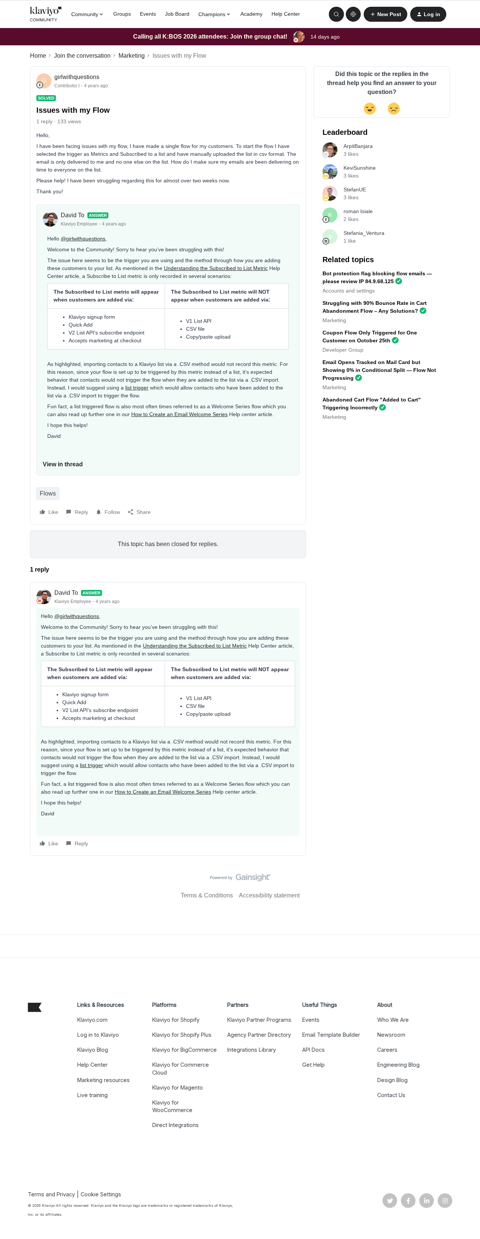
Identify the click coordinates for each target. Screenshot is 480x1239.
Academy (251, 14)
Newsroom (391, 1035)
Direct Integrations (175, 1125)
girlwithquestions (76, 77)
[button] (385, 14)
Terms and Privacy (51, 1194)
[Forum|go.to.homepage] (46, 14)
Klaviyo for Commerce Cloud (180, 1068)
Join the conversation (82, 55)
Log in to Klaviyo (98, 1035)
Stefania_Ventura (364, 233)
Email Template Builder (331, 1035)
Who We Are (393, 1020)
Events (148, 14)
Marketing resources (103, 1080)
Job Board (177, 14)
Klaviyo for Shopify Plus (182, 1035)
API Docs (313, 1049)
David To (72, 215)
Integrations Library (251, 1049)
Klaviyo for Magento (177, 1087)
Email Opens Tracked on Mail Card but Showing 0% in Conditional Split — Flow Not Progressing (379, 370)
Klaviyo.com (92, 1020)
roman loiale (358, 211)
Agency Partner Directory (259, 1035)
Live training (92, 1095)
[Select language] (353, 14)
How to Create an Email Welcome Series (179, 414)
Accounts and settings (348, 291)
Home (38, 55)
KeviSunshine (360, 168)
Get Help (313, 1064)
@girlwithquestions (83, 239)
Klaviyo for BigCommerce (184, 1049)
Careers (387, 1049)
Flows (48, 493)
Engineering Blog (398, 1064)
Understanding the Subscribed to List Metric (216, 268)
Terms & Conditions (207, 895)
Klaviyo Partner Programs (259, 1020)
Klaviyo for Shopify (176, 1020)
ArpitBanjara (358, 146)
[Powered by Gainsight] (240, 879)
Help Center (286, 14)
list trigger (136, 388)
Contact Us (391, 1095)
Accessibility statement (269, 895)
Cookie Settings (101, 1194)
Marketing (131, 55)
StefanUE (355, 190)
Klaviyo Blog (92, 1049)
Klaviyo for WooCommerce (172, 1106)
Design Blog (392, 1080)
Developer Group (342, 350)
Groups (122, 14)
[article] (168, 718)
